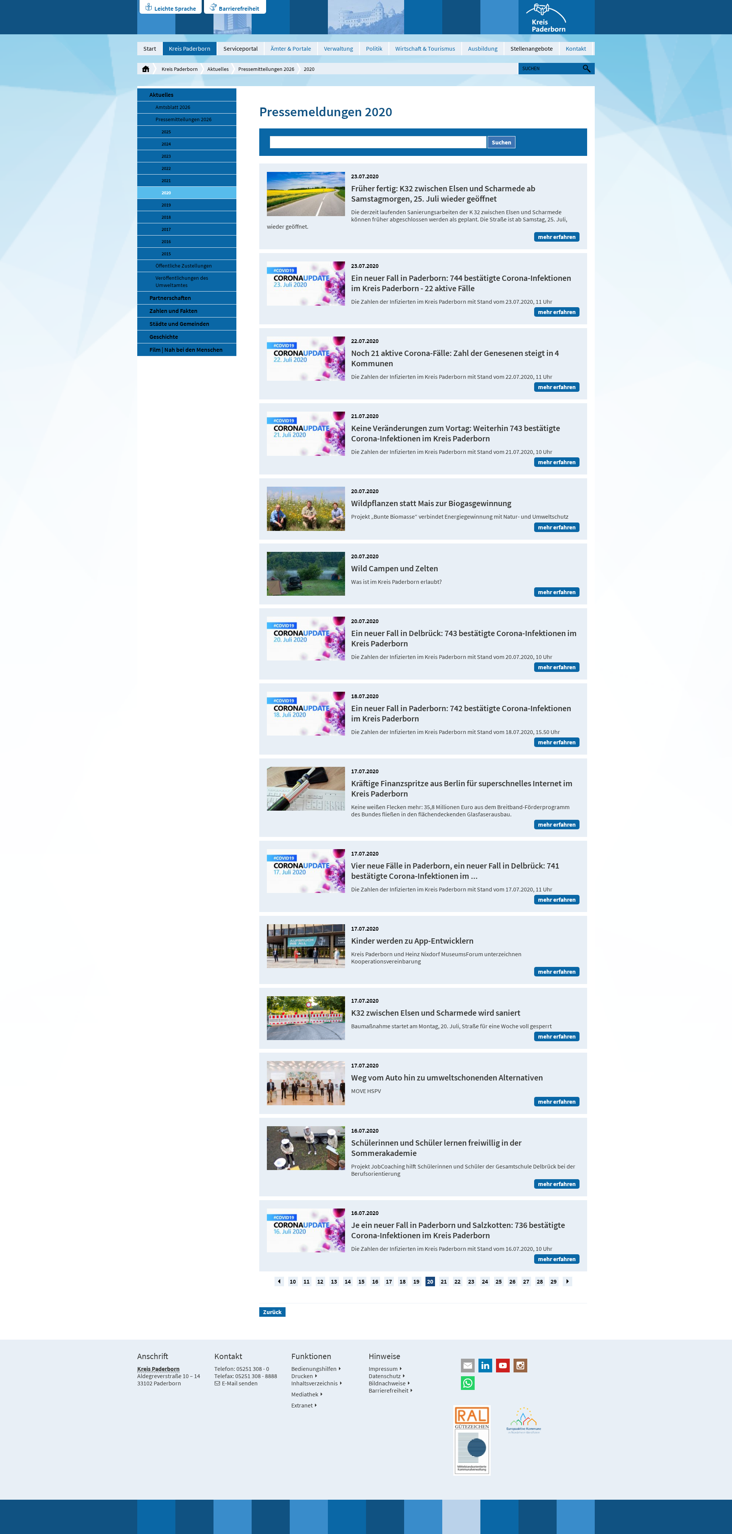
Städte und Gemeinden (179, 323)
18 (403, 1281)
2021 (166, 180)
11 (306, 1281)
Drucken (302, 1376)
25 (499, 1281)
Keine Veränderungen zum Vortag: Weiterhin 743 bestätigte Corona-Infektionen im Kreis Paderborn (455, 433)
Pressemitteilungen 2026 (266, 69)
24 (485, 1281)
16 (375, 1281)
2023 (166, 156)
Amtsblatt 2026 (173, 107)
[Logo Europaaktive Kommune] (524, 1420)
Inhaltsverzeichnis (314, 1383)
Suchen (501, 142)
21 (444, 1281)
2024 (166, 144)
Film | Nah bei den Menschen (186, 349)
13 (334, 1281)
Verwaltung (338, 48)
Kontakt (576, 48)
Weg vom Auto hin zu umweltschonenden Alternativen (447, 1077)
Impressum (383, 1368)
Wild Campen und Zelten (394, 568)
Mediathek (304, 1394)
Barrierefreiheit (239, 8)
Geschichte (163, 336)
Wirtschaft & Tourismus (425, 48)
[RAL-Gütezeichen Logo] (472, 1440)
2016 (166, 241)
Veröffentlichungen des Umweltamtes (182, 282)
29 (554, 1281)
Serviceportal (240, 48)
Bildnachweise (387, 1383)
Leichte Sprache (175, 8)
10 (293, 1281)
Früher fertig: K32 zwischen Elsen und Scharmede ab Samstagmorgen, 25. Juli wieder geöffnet (443, 193)
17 (389, 1281)
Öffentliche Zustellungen (184, 266)
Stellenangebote (531, 48)
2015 (166, 253)
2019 (166, 205)
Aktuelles (218, 69)
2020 (309, 69)
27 (526, 1281)
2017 (166, 229)
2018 (166, 217)
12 (320, 1281)
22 (457, 1281)
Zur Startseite (145, 68)
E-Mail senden (240, 1383)
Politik (374, 48)
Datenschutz (385, 1376)
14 (348, 1281)
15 (361, 1281)
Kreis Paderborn (189, 48)
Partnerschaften (170, 297)
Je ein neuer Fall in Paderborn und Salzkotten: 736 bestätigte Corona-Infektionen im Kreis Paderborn (458, 1230)
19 (416, 1281)
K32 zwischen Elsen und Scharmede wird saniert (435, 1013)
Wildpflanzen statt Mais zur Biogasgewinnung (431, 503)
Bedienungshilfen (314, 1368)
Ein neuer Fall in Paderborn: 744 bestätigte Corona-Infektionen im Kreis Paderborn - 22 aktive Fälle (461, 283)
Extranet (302, 1405)
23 (471, 1281)
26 (512, 1281)
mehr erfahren (557, 236)
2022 (166, 168)
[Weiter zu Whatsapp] (524, 1383)
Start (149, 48)
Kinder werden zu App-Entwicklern (412, 941)
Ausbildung (483, 48)
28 (540, 1281)
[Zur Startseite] (556, 17)
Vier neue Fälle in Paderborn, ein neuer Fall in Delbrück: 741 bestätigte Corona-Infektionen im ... (455, 871)
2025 (166, 132)
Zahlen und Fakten (173, 310)
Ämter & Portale (291, 48)
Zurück (272, 1312)
